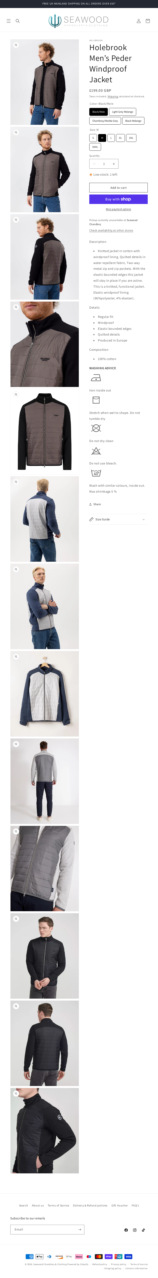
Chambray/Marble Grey (105, 120)
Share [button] (97, 504)
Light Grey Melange (122, 110)
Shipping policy (112, 1268)
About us (38, 1205)
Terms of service (139, 1264)
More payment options (118, 209)
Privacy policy (118, 1264)
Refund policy (99, 1264)
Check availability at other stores (111, 230)
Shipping (113, 96)
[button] (8, 20)
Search (23, 1205)
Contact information (136, 1268)
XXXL (95, 146)
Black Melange (133, 120)
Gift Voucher (120, 1205)
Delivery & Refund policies (90, 1205)
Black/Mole (98, 110)
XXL (131, 137)
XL (120, 137)
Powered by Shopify (77, 1264)
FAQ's (135, 1205)
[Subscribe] (79, 1229)
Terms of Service (58, 1205)
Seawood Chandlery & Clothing (50, 1264)
